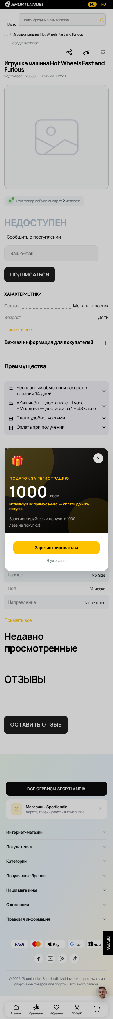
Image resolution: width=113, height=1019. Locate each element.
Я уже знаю (56, 560)
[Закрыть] (98, 458)
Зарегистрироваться (56, 547)
